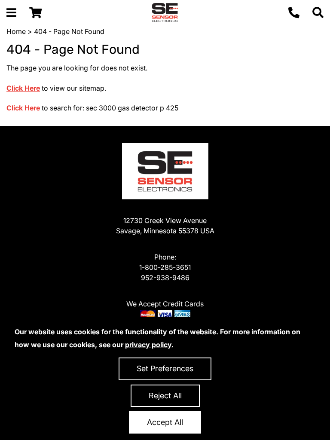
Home (16, 31)
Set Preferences (165, 368)
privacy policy (148, 344)
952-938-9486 (165, 277)
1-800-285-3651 (165, 267)
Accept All (165, 422)
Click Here (23, 88)
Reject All (165, 395)
